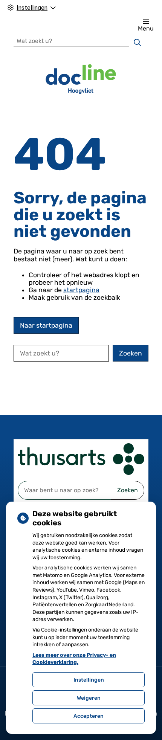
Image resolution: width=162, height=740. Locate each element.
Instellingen (88, 680)
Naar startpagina (46, 325)
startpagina (81, 290)
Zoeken (127, 490)
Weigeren (89, 698)
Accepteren (88, 716)
